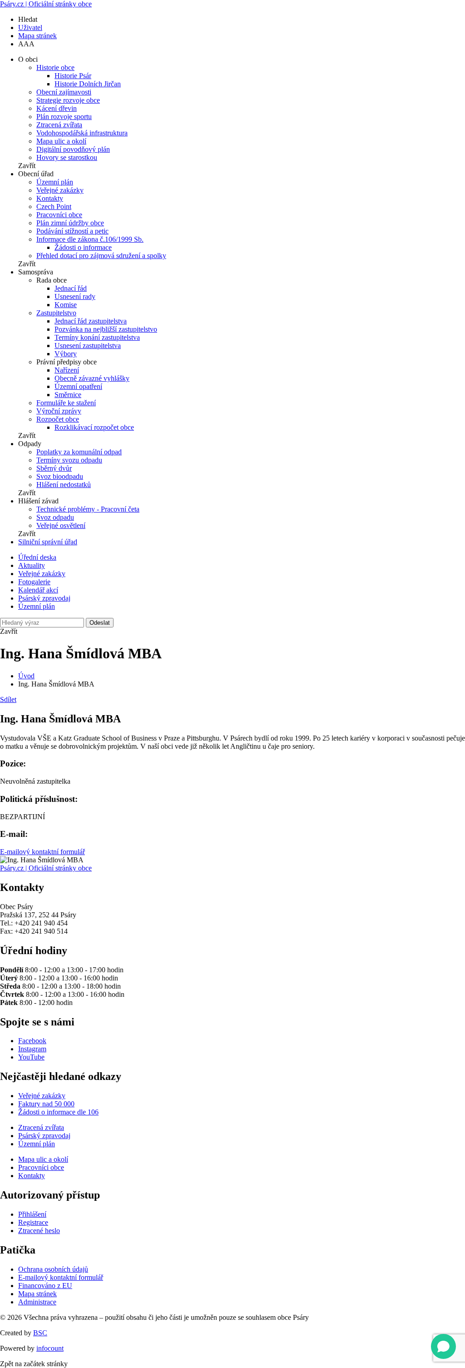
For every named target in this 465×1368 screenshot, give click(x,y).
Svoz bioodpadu (59, 476)
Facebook (32, 1041)
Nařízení (66, 370)
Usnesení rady (74, 296)
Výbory (65, 354)
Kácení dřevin (56, 108)
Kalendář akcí (38, 590)
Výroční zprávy (58, 411)
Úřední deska (37, 557)
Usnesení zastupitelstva (87, 345)
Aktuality (31, 565)
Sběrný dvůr (54, 468)
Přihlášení (32, 1214)
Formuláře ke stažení (66, 403)
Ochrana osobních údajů (53, 1269)
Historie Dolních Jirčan (87, 84)
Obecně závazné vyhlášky (91, 378)
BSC (40, 1333)
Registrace (33, 1222)
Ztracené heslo (39, 1230)
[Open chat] (443, 1346)
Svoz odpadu (55, 517)
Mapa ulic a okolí (61, 141)
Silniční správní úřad (47, 542)
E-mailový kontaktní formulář (42, 852)
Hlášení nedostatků (63, 484)
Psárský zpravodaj (44, 598)
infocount (50, 1348)
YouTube (31, 1057)
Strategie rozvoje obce (68, 100)
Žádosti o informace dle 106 (58, 1112)
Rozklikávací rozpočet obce (94, 427)
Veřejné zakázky (60, 190)
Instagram (32, 1049)
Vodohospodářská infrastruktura (82, 133)
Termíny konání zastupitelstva (97, 337)
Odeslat (99, 622)
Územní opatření (78, 386)
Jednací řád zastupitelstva (90, 321)
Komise (65, 304)
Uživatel (30, 27)
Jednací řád (70, 288)
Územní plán (54, 182)
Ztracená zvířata (59, 125)
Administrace (37, 1302)
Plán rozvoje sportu (64, 116)
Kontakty (49, 198)
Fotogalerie (34, 582)
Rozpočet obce (57, 419)
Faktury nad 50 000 (46, 1104)
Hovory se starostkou (66, 157)
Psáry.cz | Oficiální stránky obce (46, 4)
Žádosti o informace (83, 247)
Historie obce (55, 67)
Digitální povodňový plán (73, 149)
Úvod (26, 676)
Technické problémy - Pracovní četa (87, 509)
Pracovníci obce (59, 215)
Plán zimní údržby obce (70, 223)
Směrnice (67, 394)
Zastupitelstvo (56, 313)
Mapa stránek (37, 36)
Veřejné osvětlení (60, 525)
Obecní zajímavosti (63, 92)
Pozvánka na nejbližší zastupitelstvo (105, 329)
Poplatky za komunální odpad (79, 452)
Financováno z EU (45, 1285)
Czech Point (53, 206)
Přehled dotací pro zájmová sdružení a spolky (101, 255)
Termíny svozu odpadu (69, 460)
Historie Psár (72, 76)
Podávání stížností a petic (72, 231)
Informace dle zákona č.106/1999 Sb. (89, 239)
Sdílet (8, 699)
